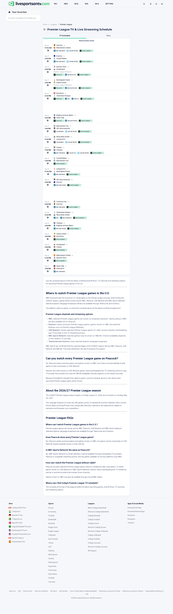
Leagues (53, 24)
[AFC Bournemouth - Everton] (86, 182)
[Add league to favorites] (44, 29)
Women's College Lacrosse (98, 547)
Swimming (52, 570)
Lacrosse (51, 582)
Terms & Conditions (41, 591)
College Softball (94, 539)
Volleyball (51, 535)
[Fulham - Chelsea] (86, 150)
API (87, 594)
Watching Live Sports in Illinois (132, 591)
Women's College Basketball (98, 512)
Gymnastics (52, 574)
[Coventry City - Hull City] (86, 204)
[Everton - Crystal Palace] (86, 59)
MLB (76, 4)
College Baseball (94, 516)
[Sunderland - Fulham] (86, 247)
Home (45, 24)
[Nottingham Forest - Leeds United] (86, 84)
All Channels (63, 591)
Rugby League (53, 531)
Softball (51, 578)
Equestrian (52, 566)
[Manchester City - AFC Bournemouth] (86, 129)
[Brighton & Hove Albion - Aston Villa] (86, 118)
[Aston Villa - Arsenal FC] (86, 269)
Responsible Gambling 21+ (154, 591)
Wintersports (53, 562)
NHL (87, 4)
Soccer (51, 508)
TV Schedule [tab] (64, 36)
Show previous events (86, 41)
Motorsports (53, 554)
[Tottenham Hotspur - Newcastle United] (86, 215)
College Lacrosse (94, 543)
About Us (12, 591)
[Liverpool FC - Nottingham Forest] (86, 172)
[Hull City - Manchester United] (86, 48)
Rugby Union (53, 527)
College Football (94, 519)
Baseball (51, 523)
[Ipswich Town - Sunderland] (86, 70)
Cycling (51, 558)
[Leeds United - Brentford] (86, 236)
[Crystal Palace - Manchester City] (86, 161)
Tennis (50, 543)
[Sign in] (150, 3)
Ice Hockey (52, 512)
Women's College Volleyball (98, 531)
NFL (55, 4)
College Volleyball (94, 535)
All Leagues (92, 551)
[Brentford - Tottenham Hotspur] (86, 96)
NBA (66, 4)
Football (51, 516)
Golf (49, 547)
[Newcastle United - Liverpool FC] (86, 139)
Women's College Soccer (97, 527)
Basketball (52, 519)
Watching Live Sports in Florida (109, 591)
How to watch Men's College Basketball (83, 591)
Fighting (51, 551)
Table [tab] (108, 36)
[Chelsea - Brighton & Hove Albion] (86, 226)
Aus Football (53, 539)
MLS (97, 4)
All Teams (53, 591)
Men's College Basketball (97, 508)
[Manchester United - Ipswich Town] (86, 258)
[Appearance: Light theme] (156, 4)
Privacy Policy (27, 591)
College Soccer (93, 523)
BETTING (109, 4)
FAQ (19, 591)
